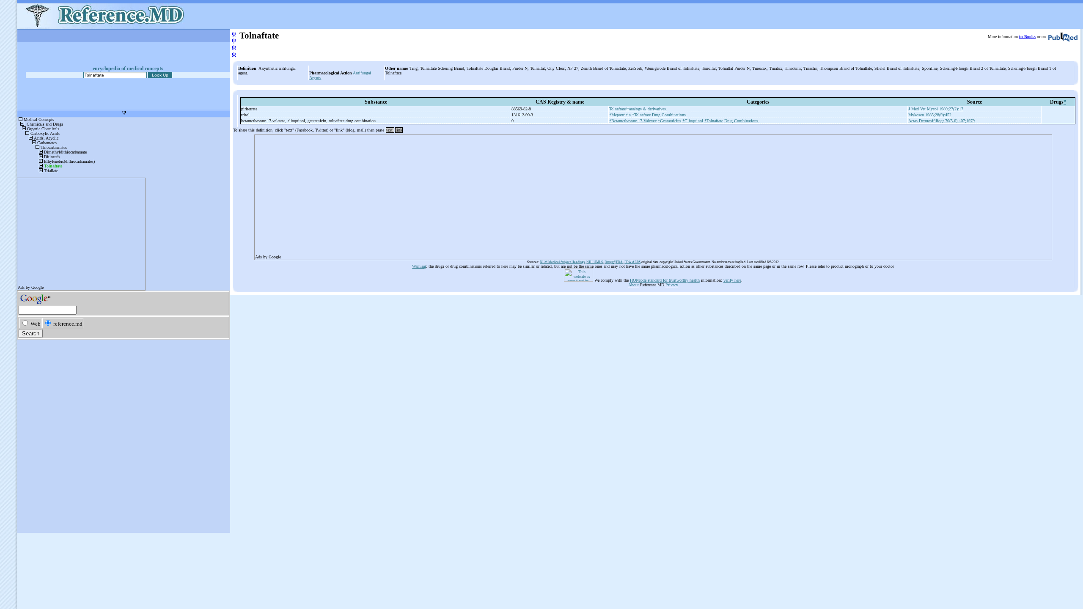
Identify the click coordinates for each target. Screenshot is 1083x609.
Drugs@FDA (614, 262)
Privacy (671, 285)
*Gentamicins (669, 120)
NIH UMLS (594, 262)
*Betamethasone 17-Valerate (633, 120)
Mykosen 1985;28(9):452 (929, 114)
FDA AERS (632, 262)
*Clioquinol (692, 120)
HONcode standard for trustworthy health (665, 280)
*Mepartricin (620, 114)
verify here (732, 280)
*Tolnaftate (641, 114)
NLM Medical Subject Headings (562, 262)
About (633, 285)
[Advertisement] (509, 194)
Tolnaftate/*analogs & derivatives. (638, 109)
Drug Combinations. (669, 114)
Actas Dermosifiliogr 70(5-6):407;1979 (941, 120)
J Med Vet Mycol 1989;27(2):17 (935, 109)
